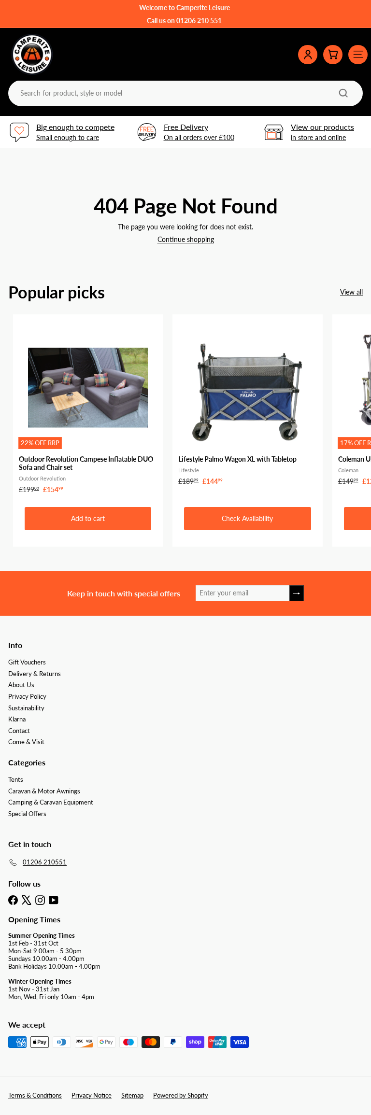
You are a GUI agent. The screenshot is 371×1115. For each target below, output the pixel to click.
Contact (19, 730)
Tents (15, 779)
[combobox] (184, 93)
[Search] (343, 93)
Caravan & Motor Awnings (44, 791)
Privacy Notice (91, 1095)
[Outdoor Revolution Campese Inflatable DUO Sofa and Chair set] (88, 406)
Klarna (17, 719)
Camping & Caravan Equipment (50, 802)
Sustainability (26, 708)
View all (351, 292)
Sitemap (132, 1095)
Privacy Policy (27, 696)
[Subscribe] (296, 593)
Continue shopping (185, 239)
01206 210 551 (199, 20)
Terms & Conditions (35, 1095)
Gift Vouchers (27, 662)
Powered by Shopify (180, 1095)
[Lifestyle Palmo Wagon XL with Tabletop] (247, 402)
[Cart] (332, 54)
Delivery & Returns (34, 673)
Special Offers (27, 814)
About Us (21, 685)
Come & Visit (26, 742)
